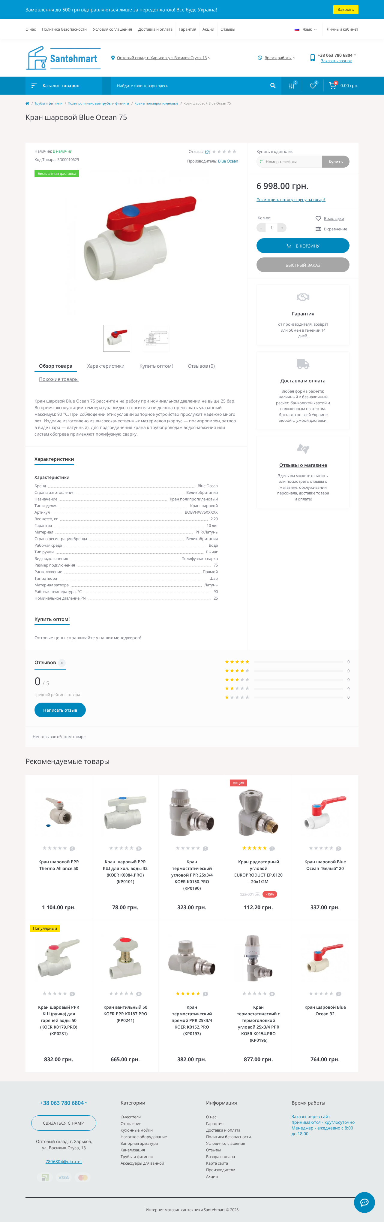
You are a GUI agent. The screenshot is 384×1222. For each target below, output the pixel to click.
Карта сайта (217, 1163)
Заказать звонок (336, 60)
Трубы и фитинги (48, 103)
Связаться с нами (64, 1123)
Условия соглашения (112, 29)
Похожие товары (59, 379)
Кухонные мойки (137, 1130)
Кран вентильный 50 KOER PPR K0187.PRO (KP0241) (125, 1013)
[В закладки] (89, 779)
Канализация (133, 1150)
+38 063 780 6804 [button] (62, 1102)
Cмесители (131, 1117)
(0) (207, 151)
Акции (208, 29)
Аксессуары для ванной (142, 1163)
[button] (162, 57)
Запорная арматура (139, 1143)
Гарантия (187, 29)
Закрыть (346, 9)
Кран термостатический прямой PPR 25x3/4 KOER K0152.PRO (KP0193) (192, 1020)
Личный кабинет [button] (342, 29)
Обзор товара (55, 366)
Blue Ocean (228, 161)
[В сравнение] (80, 779)
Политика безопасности (64, 29)
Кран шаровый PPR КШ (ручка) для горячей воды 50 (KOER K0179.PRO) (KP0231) (58, 1020)
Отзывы (227, 29)
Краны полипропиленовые (156, 103)
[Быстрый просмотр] (72, 779)
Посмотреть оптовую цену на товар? (291, 199)
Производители (220, 1169)
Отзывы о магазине (303, 465)
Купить (336, 161)
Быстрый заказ (303, 265)
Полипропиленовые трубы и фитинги (98, 103)
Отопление (131, 1123)
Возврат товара (220, 1156)
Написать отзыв (60, 710)
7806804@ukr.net (64, 1161)
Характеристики (105, 366)
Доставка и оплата (155, 29)
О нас (31, 29)
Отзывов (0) (201, 366)
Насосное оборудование (144, 1136)
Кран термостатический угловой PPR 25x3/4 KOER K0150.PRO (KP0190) (192, 875)
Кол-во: (264, 217)
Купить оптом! (156, 366)
